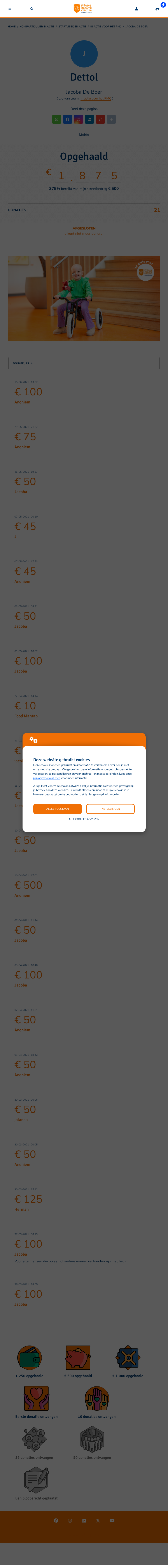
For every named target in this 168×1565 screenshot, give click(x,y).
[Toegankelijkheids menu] (163, 4)
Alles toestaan (57, 809)
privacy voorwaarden (46, 778)
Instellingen (110, 809)
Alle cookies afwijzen (84, 819)
